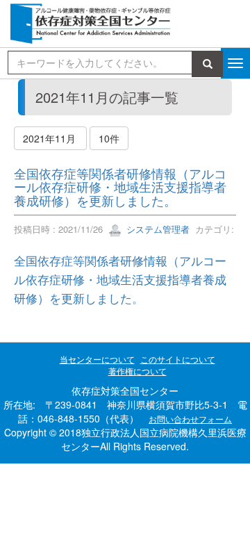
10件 (109, 138)
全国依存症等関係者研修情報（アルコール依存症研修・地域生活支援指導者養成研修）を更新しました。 (120, 187)
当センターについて (97, 359)
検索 (209, 64)
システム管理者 (157, 229)
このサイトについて (177, 359)
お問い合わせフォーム (190, 419)
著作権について (137, 371)
